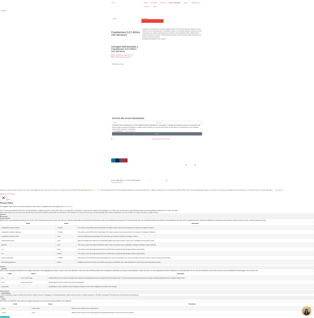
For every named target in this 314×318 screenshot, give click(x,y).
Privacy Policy (145, 180)
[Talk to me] (306, 311)
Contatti (146, 6)
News (155, 6)
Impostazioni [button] (279, 190)
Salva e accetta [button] (5, 317)
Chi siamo (154, 3)
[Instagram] (117, 160)
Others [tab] (2, 297)
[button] (143, 21)
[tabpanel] (157, 241)
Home (146, 3)
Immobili (163, 3)
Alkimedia (171, 180)
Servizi (186, 3)
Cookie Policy (95, 190)
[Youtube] (125, 160)
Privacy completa (129, 131)
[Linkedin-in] (113, 160)
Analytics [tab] (3, 266)
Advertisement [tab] (4, 291)
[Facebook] (121, 160)
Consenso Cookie (116, 182)
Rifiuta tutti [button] (3, 194)
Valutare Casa (195, 3)
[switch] (0, 268)
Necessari (4, 216)
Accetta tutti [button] (11, 194)
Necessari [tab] (3, 214)
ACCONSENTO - (124, 131)
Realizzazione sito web (158, 180)
